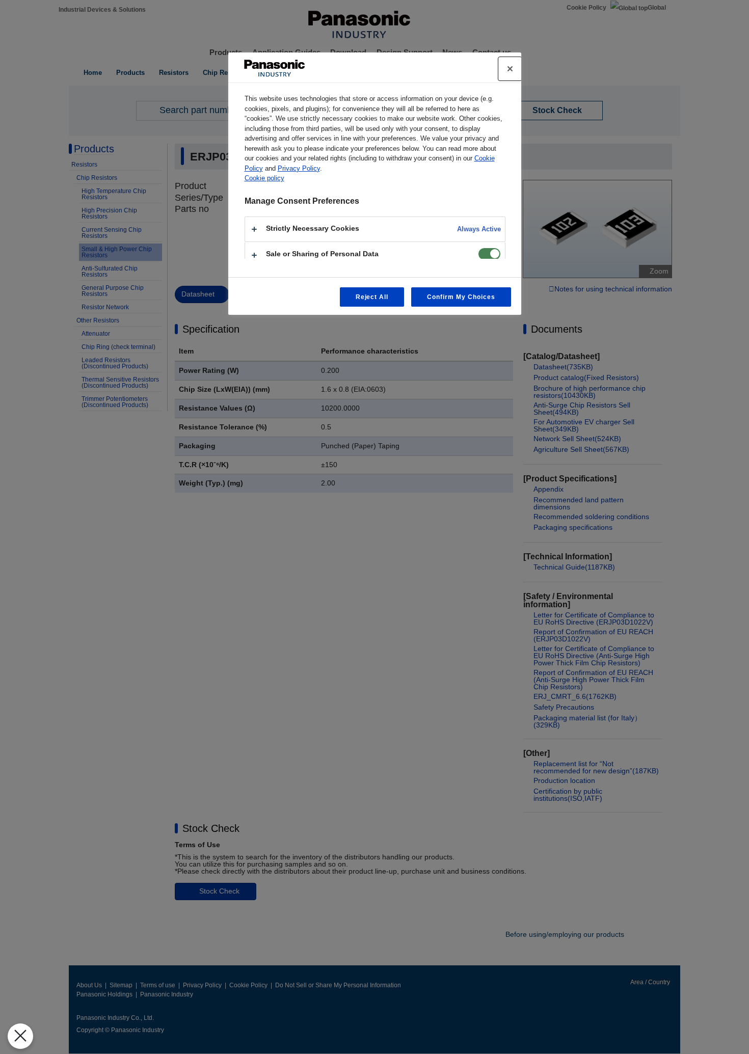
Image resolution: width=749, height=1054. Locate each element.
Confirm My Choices (461, 297)
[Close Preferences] (20, 1036)
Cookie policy (264, 178)
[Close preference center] (510, 69)
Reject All (372, 297)
